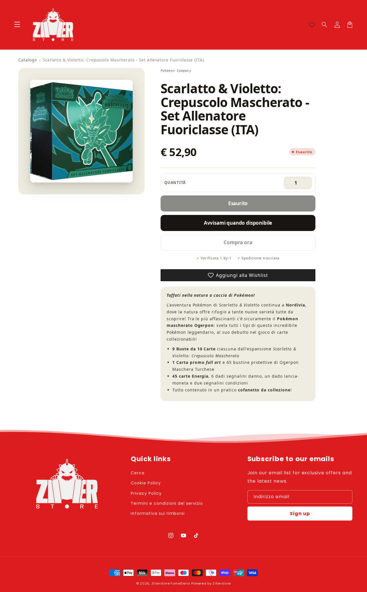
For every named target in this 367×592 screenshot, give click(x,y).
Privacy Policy (146, 493)
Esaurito (238, 203)
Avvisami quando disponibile (238, 223)
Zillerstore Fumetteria (170, 583)
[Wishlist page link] (312, 25)
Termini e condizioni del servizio (167, 503)
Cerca (138, 473)
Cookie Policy (146, 483)
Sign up (300, 513)
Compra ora (238, 242)
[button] (324, 24)
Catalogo (27, 60)
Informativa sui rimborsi (158, 513)
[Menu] (17, 24)
